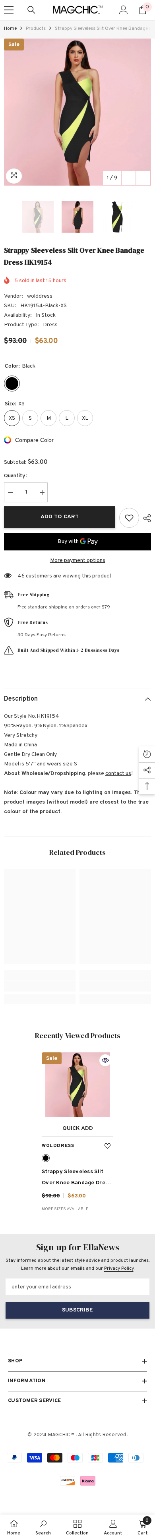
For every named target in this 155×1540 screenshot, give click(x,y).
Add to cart (60, 516)
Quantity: (15, 476)
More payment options (77, 560)
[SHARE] (145, 518)
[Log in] (123, 10)
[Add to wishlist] (129, 518)
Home (10, 28)
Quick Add (77, 1128)
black (46, 1158)
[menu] (9, 10)
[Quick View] (105, 1060)
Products (36, 28)
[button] (129, 178)
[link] (40, 986)
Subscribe (77, 1310)
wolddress (39, 296)
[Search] (31, 10)
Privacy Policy (119, 1268)
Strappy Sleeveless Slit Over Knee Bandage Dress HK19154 (76, 1178)
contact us (118, 773)
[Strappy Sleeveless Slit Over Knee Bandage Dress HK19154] (77, 1084)
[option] (77, 112)
